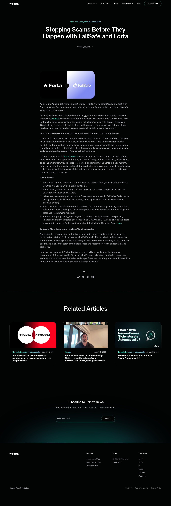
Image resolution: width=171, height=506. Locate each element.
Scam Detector (71, 156)
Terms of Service (141, 488)
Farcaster (142, 476)
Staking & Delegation (121, 459)
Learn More (117, 462)
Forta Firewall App (93, 459)
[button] (92, 3)
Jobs (141, 462)
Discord (142, 473)
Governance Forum (94, 462)
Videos (141, 469)
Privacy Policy (156, 488)
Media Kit (129, 488)
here (119, 223)
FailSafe (55, 118)
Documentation (92, 466)
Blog (140, 459)
